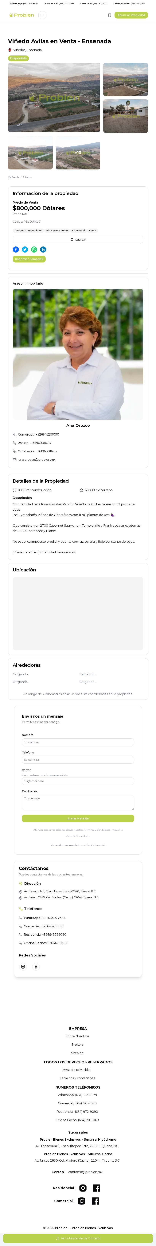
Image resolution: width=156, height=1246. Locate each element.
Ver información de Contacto (80, 1238)
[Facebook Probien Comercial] (95, 1201)
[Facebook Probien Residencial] (96, 1188)
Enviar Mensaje (78, 818)
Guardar (80, 239)
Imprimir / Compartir (29, 259)
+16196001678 (40, 443)
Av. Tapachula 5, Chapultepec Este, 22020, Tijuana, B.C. (60, 891)
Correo (26, 770)
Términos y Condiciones (97, 829)
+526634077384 (44, 918)
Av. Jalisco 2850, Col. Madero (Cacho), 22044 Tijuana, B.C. (61, 897)
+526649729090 (45, 934)
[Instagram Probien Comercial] (81, 1201)
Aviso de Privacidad (77, 835)
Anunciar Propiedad (131, 15)
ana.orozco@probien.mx (37, 459)
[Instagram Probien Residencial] (82, 1188)
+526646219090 (47, 434)
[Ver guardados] (109, 15)
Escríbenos (29, 791)
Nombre (27, 735)
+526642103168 (46, 943)
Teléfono (28, 752)
